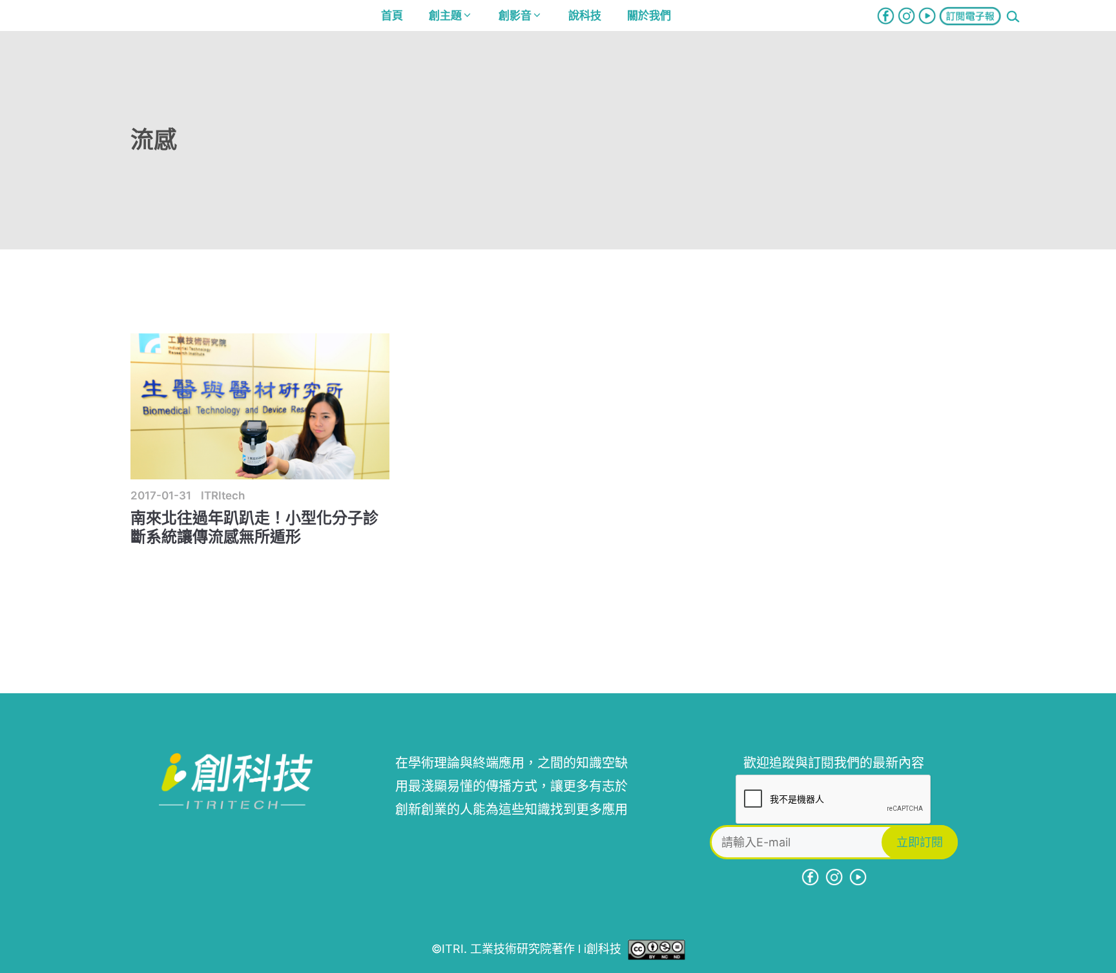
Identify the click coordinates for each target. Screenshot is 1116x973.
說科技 (584, 15)
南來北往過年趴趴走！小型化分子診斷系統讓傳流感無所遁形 (254, 527)
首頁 (392, 15)
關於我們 (649, 15)
